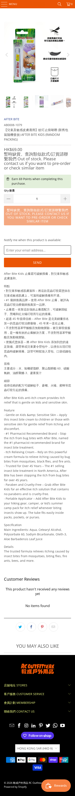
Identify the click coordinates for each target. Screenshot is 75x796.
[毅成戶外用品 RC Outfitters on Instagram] (26, 726)
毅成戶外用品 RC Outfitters (28, 783)
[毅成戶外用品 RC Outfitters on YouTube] (63, 726)
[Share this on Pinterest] (42, 627)
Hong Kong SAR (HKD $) (35, 748)
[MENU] (2, 4)
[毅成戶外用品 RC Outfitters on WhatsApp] (55, 726)
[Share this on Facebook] (31, 627)
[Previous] (7, 55)
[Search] (60, 4)
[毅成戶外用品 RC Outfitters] (37, 4)
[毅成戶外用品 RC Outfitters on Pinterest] (41, 726)
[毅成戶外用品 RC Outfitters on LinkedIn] (34, 726)
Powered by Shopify (15, 787)
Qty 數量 (9, 190)
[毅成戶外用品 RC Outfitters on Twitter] (48, 726)
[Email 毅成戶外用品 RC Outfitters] (12, 726)
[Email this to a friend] (53, 627)
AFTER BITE (11, 119)
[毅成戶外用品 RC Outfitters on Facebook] (19, 726)
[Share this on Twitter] (20, 627)
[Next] (68, 55)
